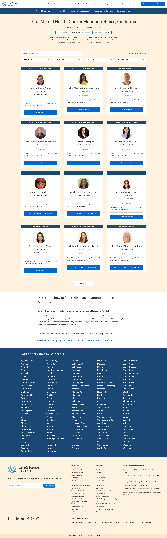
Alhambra (26, 367)
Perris (100, 367)
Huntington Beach (55, 439)
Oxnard (75, 448)
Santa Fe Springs (131, 373)
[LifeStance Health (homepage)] (10, 4)
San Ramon (103, 445)
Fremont (50, 405)
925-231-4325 (138, 207)
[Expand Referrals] (118, 4)
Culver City (51, 361)
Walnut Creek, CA (116, 207)
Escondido (51, 392)
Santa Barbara (130, 361)
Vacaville (127, 420)
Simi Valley (128, 386)
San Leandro (103, 433)
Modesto (76, 408)
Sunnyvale (128, 395)
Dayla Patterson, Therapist (83, 192)
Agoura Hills (27, 361)
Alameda (25, 364)
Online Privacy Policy (102, 488)
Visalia (126, 433)
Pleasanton (102, 373)
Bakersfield (26, 386)
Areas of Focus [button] (68, 60)
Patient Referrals (100, 470)
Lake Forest (77, 364)
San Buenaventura (106, 420)
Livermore (77, 376)
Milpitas (76, 401)
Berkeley (25, 392)
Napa (74, 420)
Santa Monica (129, 380)
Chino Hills (26, 426)
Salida (100, 411)
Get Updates (49, 486)
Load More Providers (83, 283)
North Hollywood (80, 426)
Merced (75, 398)
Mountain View (79, 414)
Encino (49, 389)
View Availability (40, 112)
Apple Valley (27, 376)
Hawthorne (51, 426)
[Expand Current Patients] (136, 4)
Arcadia (24, 380)
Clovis (24, 439)
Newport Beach (79, 423)
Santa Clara (128, 364)
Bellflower (26, 389)
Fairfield (50, 395)
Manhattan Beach (80, 386)
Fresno (49, 408)
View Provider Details (40, 94)
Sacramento (103, 408)
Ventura (127, 426)
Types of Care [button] (36, 60)
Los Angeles (77, 383)
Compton (25, 442)
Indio (48, 442)
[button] (54, 4)
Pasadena (102, 364)
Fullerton (50, 411)
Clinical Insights (100, 478)
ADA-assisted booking (102, 496)
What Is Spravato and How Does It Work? (135, 485)
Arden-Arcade (28, 383)
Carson (24, 417)
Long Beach (77, 380)
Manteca (76, 389)
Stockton (127, 392)
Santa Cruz (128, 370)
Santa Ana (102, 448)
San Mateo (102, 439)
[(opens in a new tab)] (8, 518)
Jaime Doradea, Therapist (126, 88)
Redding (101, 389)
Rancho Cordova (105, 383)
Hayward (50, 429)
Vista (125, 436)
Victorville (128, 429)
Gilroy (49, 417)
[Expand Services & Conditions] (91, 4)
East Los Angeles (54, 370)
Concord (25, 445)
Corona (24, 448)
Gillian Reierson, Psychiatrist (83, 246)
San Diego (102, 423)
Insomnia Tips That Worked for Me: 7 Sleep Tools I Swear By (141, 489)
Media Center (100, 480)
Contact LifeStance (145, 522)
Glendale (50, 420)
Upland (126, 417)
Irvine (49, 448)
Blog (97, 475)
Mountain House (93, 27)
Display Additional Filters (137, 53)
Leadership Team (76, 522)
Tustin (126, 414)
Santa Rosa (128, 383)
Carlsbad (25, 414)
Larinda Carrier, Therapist (40, 192)
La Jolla (75, 361)
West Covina (129, 442)
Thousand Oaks (130, 401)
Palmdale (101, 361)
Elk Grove (50, 376)
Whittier (127, 448)
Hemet (49, 433)
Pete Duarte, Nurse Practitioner (40, 142)
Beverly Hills (27, 395)
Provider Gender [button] (131, 60)
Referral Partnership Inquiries (111, 522)
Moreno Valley (78, 411)
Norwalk (76, 433)
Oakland (76, 436)
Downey (50, 367)
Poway (100, 380)
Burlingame (26, 411)
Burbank (25, 408)
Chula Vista (26, 429)
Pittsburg (102, 370)
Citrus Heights (28, 433)
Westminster (129, 445)
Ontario (75, 442)
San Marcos (103, 436)
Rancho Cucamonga (107, 386)
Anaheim (25, 370)
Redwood (101, 392)
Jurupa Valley (53, 451)
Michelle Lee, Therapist (126, 142)
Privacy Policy (100, 485)
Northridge (77, 429)
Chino (23, 423)
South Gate (128, 389)
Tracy (125, 408)
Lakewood (76, 367)
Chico (23, 420)
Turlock (126, 411)
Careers (73, 525)
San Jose (101, 429)
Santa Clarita (129, 367)
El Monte (50, 380)
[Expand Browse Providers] (62, 4)
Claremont (26, 436)
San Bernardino (105, 417)
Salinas (100, 414)
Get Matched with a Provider (153, 4)
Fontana (50, 401)
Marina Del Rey (79, 392)
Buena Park (26, 405)
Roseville (101, 405)
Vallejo (126, 423)
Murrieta (76, 417)
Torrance (127, 405)
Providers (70, 27)
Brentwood (26, 401)
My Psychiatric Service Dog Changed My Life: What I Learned (141, 482)
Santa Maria (129, 376)
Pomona (101, 376)
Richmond (102, 398)
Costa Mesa (26, 451)
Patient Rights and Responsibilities (106, 509)
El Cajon (50, 373)
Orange (75, 445)
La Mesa (76, 370)
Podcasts (98, 472)
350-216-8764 (52, 103)
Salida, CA (27, 103)
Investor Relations (92, 522)
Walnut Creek (129, 439)
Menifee (76, 395)
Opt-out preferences (102, 512)
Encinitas (51, 386)
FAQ (97, 483)
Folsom (49, 398)
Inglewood (51, 445)
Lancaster (77, 373)
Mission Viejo (78, 405)
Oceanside (77, 439)
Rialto (100, 395)
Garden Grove (53, 414)
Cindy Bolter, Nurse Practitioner (127, 246)
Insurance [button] (99, 60)
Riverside (101, 401)
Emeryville (51, 383)
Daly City (50, 364)
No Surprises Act (130, 522)
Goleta (49, 423)
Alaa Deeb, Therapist (83, 142)
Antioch (25, 373)
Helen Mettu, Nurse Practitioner (83, 88)
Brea (23, 398)
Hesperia (50, 436)
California (80, 27)
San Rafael (102, 442)
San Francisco (104, 426)
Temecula (127, 398)
